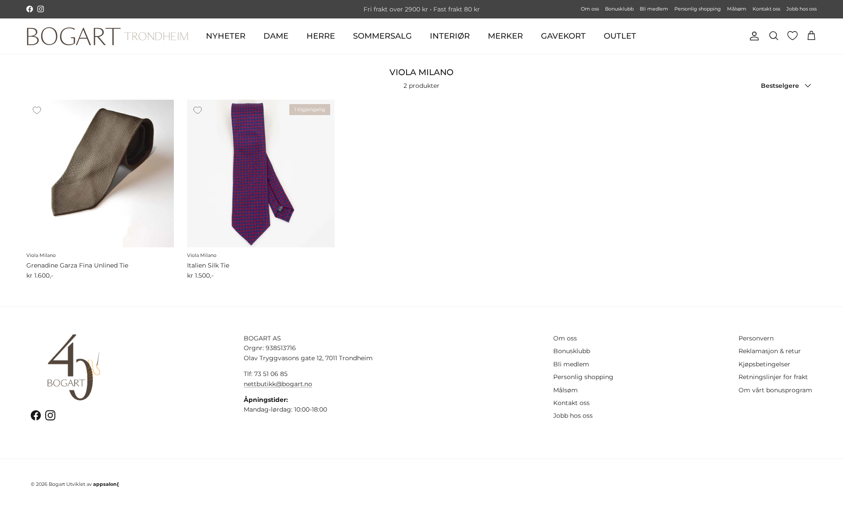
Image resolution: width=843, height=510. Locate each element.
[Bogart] (107, 36)
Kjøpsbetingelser (764, 364)
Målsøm (736, 9)
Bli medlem (654, 9)
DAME (275, 36)
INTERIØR (450, 36)
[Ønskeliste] (792, 35)
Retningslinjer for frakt (773, 377)
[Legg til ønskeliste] (36, 110)
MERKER (505, 36)
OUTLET (620, 36)
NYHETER (225, 36)
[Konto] (753, 36)
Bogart (57, 484)
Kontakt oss (766, 9)
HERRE (320, 36)
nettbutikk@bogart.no (278, 384)
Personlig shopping (697, 9)
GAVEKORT (563, 36)
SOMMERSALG (382, 36)
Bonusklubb (619, 9)
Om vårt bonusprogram (775, 390)
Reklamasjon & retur (770, 351)
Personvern (756, 338)
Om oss (590, 9)
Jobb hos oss (801, 9)
